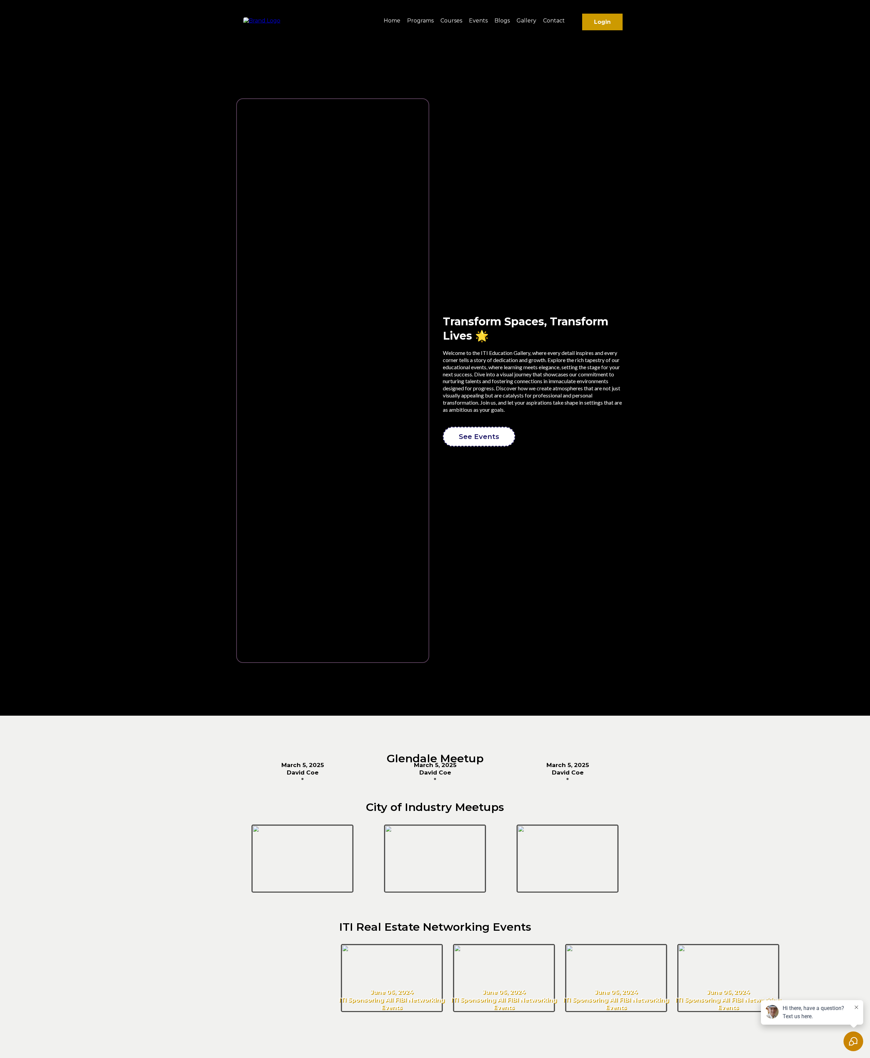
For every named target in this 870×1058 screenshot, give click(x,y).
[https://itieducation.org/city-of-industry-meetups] (302, 858)
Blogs (502, 20)
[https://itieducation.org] (261, 20)
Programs (420, 20)
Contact (554, 20)
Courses (451, 20)
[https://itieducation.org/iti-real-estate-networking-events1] (392, 977)
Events (478, 20)
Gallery (526, 20)
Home (392, 20)
